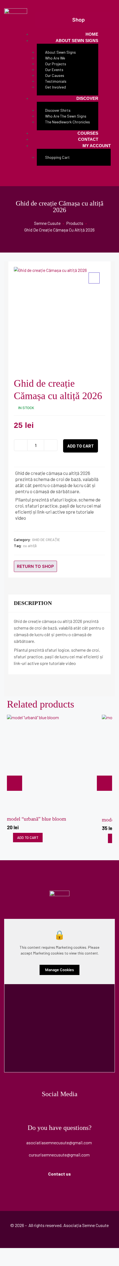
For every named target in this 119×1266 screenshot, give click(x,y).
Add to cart (80, 445)
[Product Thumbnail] (94, 278)
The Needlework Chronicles (67, 121)
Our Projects (55, 63)
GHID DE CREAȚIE (46, 539)
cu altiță (30, 545)
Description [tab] (33, 603)
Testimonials (55, 81)
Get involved (55, 87)
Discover (87, 98)
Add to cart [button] (27, 837)
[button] (75, 20)
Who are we (55, 58)
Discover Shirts (58, 110)
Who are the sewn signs (65, 116)
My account (96, 145)
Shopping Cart (57, 157)
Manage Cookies (59, 970)
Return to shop (35, 566)
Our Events (54, 69)
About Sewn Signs (77, 40)
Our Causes (54, 75)
